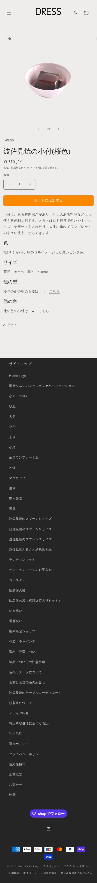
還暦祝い (15, 621)
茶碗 (12, 437)
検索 (12, 795)
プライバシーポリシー (25, 754)
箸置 (12, 509)
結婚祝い (15, 611)
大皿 (12, 417)
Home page (17, 376)
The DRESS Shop (28, 866)
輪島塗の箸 (17, 590)
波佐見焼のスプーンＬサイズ (30, 519)
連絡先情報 (17, 764)
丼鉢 (12, 468)
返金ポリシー (19, 744)
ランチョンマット (22, 560)
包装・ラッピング (22, 642)
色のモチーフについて (25, 672)
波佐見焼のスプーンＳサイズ (30, 539)
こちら (54, 292)
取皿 (12, 406)
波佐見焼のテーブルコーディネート (35, 693)
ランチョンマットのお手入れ (30, 570)
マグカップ (17, 478)
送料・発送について (24, 652)
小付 (12, 427)
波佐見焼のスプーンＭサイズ (30, 529)
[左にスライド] (39, 129)
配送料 (14, 168)
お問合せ (15, 785)
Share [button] (12, 324)
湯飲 (12, 488)
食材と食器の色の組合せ (27, 682)
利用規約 (15, 733)
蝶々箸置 (15, 498)
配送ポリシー (31, 873)
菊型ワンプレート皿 (24, 457)
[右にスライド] (58, 129)
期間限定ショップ (22, 631)
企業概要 (15, 774)
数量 (6, 175)
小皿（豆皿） (19, 396)
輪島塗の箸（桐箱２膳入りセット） (35, 601)
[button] (9, 13)
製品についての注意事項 (27, 662)
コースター (17, 580)
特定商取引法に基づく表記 (28, 723)
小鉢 (12, 447)
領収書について (20, 703)
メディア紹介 (19, 713)
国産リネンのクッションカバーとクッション (42, 386)
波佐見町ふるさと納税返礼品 (30, 549)
